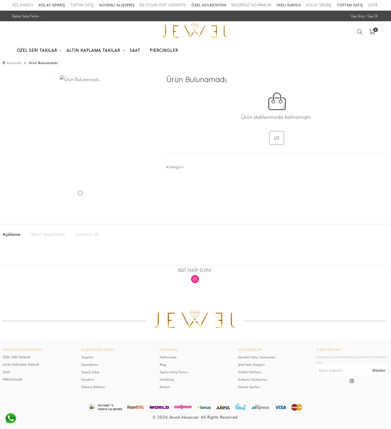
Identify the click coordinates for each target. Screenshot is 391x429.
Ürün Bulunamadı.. (44, 63)
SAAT (6, 372)
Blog (163, 365)
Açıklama (11, 234)
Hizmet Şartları (249, 387)
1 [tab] (80, 193)
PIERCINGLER (12, 379)
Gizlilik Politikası (249, 372)
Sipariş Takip (90, 372)
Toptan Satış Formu (25, 16)
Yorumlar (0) (87, 234)
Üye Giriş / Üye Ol (364, 16)
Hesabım (87, 379)
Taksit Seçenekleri (48, 234)
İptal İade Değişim (251, 365)
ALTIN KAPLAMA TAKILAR (21, 365)
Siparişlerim (89, 365)
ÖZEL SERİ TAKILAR (16, 357)
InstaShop (167, 379)
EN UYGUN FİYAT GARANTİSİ (160, 5)
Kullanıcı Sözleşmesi (252, 379)
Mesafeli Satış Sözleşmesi (256, 357)
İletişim (165, 387)
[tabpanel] (80, 141)
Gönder (379, 370)
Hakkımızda (168, 357)
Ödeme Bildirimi (93, 387)
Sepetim (87, 357)
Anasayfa (14, 63)
